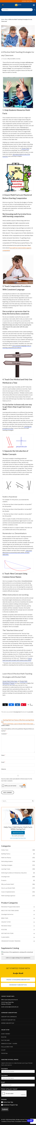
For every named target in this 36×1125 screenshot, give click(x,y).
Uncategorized (17, 712)
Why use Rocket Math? (7, 884)
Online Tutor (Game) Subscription (18, 979)
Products (3, 880)
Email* (3, 1082)
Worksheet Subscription (18, 985)
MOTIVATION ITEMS (7, 933)
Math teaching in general (8, 895)
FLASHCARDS (5, 937)
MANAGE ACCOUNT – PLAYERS (9, 1043)
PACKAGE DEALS (6, 925)
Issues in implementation (8, 892)
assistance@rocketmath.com (11, 1006)
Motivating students (7, 861)
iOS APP (3, 1050)
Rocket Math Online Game (10, 681)
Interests (4, 1099)
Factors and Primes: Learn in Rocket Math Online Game (19, 723)
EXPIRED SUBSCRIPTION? (7, 1023)
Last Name (4, 1075)
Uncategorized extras (7, 914)
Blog (6, 19)
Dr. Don (18, 58)
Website (3, 769)
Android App (4, 1053)
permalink (30, 712)
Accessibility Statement (21, 1121)
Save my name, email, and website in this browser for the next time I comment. (16, 780)
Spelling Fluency (5, 853)
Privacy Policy (11, 1121)
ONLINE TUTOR (5, 922)
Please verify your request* (9, 1089)
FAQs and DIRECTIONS (7, 1046)
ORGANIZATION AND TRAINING (10, 941)
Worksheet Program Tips (10, 1105)
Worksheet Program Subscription (10, 906)
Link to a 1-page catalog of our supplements (18, 957)
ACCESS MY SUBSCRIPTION (8, 1020)
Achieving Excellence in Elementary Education (14, 873)
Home (2, 19)
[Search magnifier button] (34, 9)
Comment (4, 733)
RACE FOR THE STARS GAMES (10, 910)
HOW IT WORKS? (5, 1033)
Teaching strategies (6, 865)
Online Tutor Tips (8, 1102)
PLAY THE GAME (5, 1040)
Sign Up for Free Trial (18, 832)
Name (3, 755)
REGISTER (3, 1037)
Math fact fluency (6, 857)
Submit (5, 1109)
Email (3, 762)
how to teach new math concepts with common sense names (17, 659)
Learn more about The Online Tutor (18, 838)
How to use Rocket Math (8, 888)
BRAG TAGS (4, 918)
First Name (4, 1068)
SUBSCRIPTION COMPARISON (9, 1016)
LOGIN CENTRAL (27, 1)
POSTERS (4, 929)
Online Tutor (4, 850)
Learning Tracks (5, 869)
